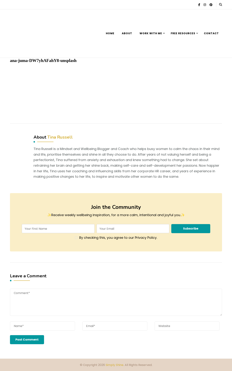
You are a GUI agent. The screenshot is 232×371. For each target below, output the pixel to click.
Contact (211, 33)
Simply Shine (114, 365)
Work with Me (151, 33)
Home (110, 33)
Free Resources (183, 33)
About (127, 33)
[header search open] (220, 4)
